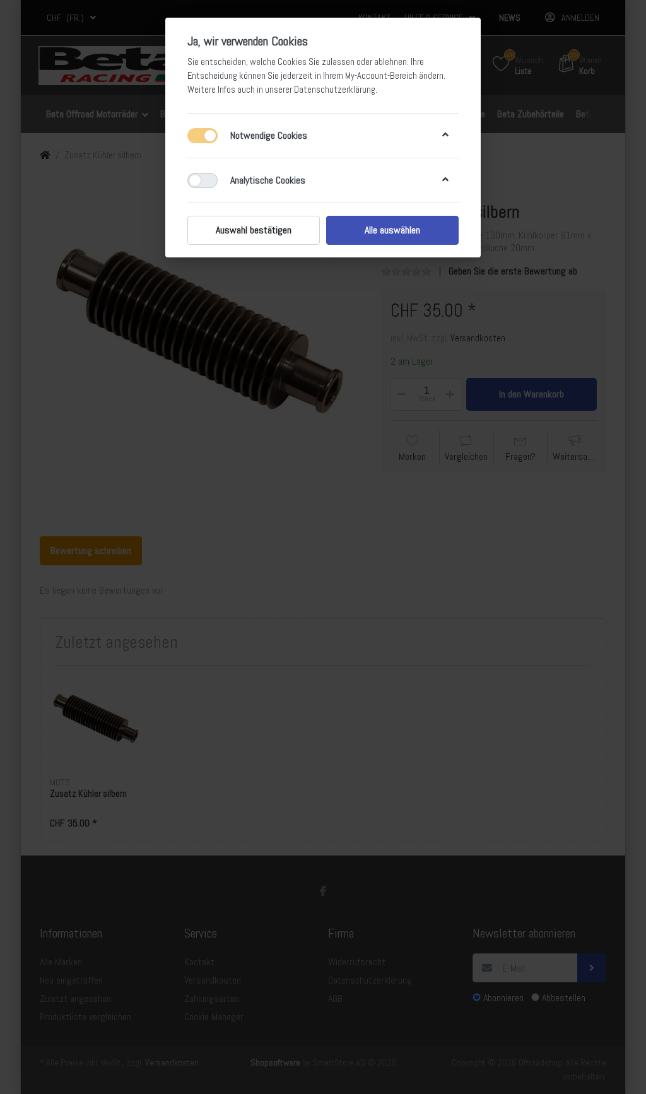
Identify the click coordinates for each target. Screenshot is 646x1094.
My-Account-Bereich (381, 75)
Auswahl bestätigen (253, 230)
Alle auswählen (392, 230)
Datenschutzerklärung (334, 89)
